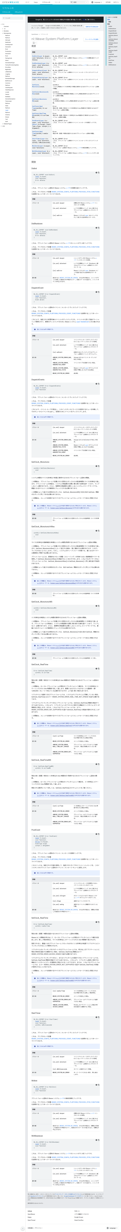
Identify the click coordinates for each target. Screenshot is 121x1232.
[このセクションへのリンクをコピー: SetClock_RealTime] (50, 918)
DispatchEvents (37, 77)
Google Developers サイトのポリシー (74, 1196)
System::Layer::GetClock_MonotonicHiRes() (63, 583)
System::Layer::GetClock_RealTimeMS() (62, 795)
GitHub (108, 2)
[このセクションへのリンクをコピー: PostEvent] (42, 830)
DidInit (35, 56)
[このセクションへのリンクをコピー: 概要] (38, 46)
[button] (12, 24)
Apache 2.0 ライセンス (36, 1196)
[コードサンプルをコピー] (99, 172)
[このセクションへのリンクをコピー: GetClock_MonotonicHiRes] (56, 527)
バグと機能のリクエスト (81, 1214)
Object (34, 124)
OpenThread (31, 1220)
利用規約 (30, 1228)
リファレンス (46, 2)
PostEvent (35, 120)
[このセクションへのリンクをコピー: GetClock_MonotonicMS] (54, 602)
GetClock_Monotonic (36, 86)
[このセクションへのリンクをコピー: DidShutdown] (44, 224)
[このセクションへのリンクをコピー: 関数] (38, 162)
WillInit (35, 146)
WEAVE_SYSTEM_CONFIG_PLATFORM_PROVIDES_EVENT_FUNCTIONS (55, 313)
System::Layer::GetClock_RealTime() (61, 725)
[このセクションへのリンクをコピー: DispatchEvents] (46, 380)
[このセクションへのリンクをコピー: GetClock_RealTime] (50, 665)
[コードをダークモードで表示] (96, 172)
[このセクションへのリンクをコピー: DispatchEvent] (45, 288)
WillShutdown (37, 151)
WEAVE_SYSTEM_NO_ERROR (69, 278)
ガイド (27, 2)
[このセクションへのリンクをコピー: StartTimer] (42, 1013)
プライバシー (39, 1228)
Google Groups (78, 1217)
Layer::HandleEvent (82, 322)
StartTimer (36, 139)
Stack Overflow (78, 1220)
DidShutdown (36, 63)
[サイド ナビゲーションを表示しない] (23, 1228)
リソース (57, 2)
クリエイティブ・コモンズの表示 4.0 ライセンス (68, 1194)
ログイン (116, 2)
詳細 (84, 19)
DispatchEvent (37, 70)
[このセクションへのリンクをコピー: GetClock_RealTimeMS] (53, 760)
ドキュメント (19, 12)
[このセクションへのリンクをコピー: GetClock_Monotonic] (51, 462)
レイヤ (85, 58)
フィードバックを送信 (91, 39)
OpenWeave (34, 34)
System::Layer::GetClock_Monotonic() (61, 508)
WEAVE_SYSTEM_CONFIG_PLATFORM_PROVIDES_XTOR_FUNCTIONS (75, 192)
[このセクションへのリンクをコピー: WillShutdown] (45, 1136)
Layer (40, 56)
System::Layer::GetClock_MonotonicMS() (62, 648)
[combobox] (79, 2)
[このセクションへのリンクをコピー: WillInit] (39, 1081)
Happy (36, 2)
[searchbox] (12, 18)
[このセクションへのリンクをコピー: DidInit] (39, 169)
